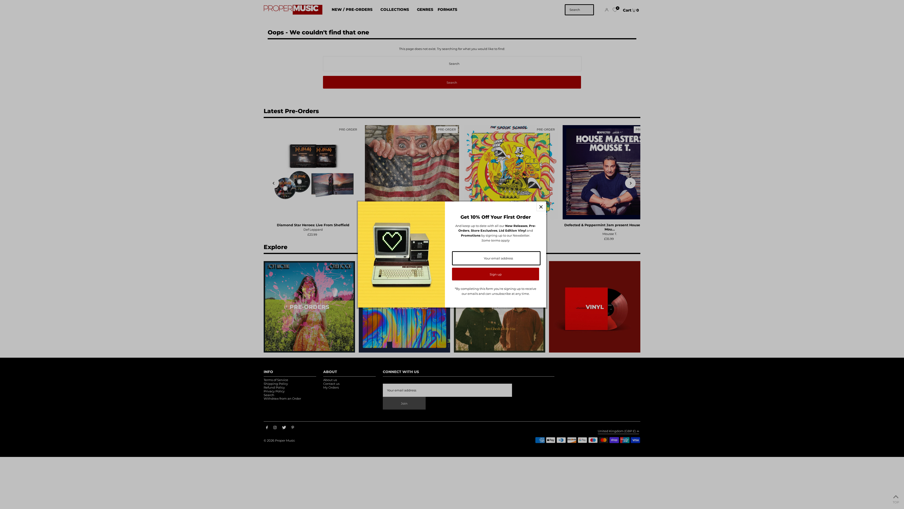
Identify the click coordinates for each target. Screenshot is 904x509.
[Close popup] (541, 207)
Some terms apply (495, 240)
